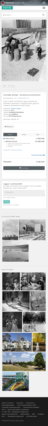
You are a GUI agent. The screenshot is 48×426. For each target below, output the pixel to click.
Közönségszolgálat (8, 405)
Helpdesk (41, 414)
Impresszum (30, 403)
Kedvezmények (37, 155)
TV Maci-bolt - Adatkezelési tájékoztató (15, 412)
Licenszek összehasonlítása (12, 150)
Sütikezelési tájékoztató (16, 416)
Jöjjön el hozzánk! (8, 403)
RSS (33, 414)
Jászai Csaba (16, 108)
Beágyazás (9, 126)
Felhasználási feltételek (31, 407)
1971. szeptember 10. (21, 98)
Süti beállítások (31, 416)
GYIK (3, 416)
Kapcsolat (20, 403)
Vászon (24, 134)
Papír (37, 134)
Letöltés (10, 134)
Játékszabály (24, 414)
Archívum (15, 2)
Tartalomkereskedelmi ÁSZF (26, 405)
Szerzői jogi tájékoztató (10, 414)
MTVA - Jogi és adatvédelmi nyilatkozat (15, 409)
